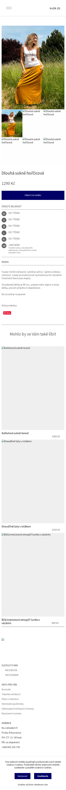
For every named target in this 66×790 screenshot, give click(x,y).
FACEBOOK (11, 670)
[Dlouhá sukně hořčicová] (33, 67)
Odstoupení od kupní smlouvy (18, 708)
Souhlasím (42, 776)
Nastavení (22, 776)
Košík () (55, 8)
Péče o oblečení (10, 699)
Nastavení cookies (11, 713)
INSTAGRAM (11, 675)
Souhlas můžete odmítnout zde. (33, 784)
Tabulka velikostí (11, 694)
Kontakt (6, 689)
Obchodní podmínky (13, 703)
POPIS (5, 262)
